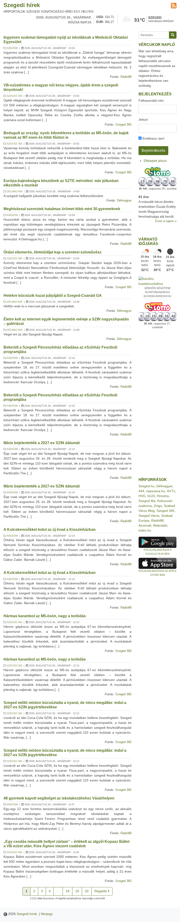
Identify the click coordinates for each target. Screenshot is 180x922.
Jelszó (143, 119)
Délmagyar (14, 191)
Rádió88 (12, 48)
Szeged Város (149, 515)
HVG (142, 496)
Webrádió (160, 525)
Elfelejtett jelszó (155, 161)
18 (67, 891)
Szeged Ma (147, 501)
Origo (158, 506)
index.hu (145, 530)
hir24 (151, 496)
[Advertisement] (157, 403)
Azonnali (145, 525)
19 (77, 891)
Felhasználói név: (152, 100)
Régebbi (101, 891)
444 (141, 491)
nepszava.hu (155, 491)
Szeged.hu (146, 486)
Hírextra (163, 496)
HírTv (171, 491)
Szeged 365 (14, 95)
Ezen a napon (164, 221)
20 (87, 891)
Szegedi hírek (22, 5)
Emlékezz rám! (153, 138)
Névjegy (47, 914)
